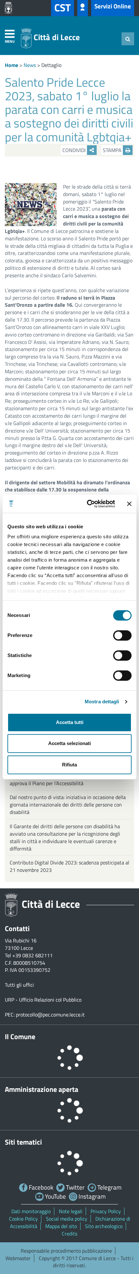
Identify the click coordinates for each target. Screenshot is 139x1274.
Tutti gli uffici (19, 985)
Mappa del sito (61, 1226)
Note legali (70, 1211)
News (30, 65)
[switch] (122, 635)
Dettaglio (51, 65)
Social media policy (66, 1219)
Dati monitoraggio (31, 1211)
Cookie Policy (23, 1219)
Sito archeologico (104, 1226)
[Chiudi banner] (129, 503)
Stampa (113, 150)
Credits (69, 1233)
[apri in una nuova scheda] (10, 8)
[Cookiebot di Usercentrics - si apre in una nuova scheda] (87, 504)
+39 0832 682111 (32, 955)
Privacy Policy (106, 1211)
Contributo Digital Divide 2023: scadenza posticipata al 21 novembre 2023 (69, 866)
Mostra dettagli (102, 701)
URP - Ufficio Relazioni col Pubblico (43, 1000)
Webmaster (18, 1258)
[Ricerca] (128, 39)
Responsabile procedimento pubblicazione (66, 1251)
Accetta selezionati (69, 743)
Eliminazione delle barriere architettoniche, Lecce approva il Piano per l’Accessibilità (64, 779)
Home (11, 65)
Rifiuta (69, 764)
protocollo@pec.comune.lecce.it (50, 1014)
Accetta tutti (69, 722)
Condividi (74, 150)
